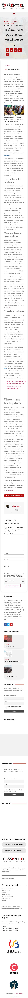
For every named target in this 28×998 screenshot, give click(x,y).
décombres (7, 155)
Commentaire (8, 534)
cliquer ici (10, 490)
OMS (5, 368)
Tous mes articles (16, 510)
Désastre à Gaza (9, 23)
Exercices (7, 659)
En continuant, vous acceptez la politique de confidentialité (13, 707)
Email (5, 701)
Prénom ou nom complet (10, 695)
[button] (7, 50)
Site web (6, 566)
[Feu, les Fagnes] (8, 638)
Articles (7, 644)
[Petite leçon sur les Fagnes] (8, 653)
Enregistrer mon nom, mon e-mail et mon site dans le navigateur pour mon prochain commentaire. (14, 575)
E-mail (6, 560)
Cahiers (15, 21)
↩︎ (17, 388)
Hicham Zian (18, 993)
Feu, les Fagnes (9, 646)
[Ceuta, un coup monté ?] (8, 669)
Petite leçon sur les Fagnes (12, 661)
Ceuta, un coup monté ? (11, 676)
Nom (6, 553)
